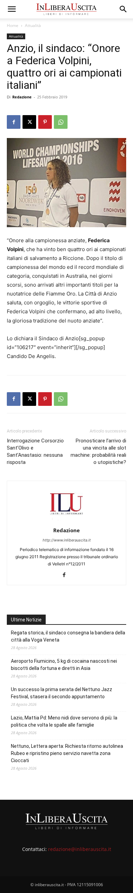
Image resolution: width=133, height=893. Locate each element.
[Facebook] (13, 122)
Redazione (22, 96)
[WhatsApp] (61, 122)
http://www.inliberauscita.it (67, 540)
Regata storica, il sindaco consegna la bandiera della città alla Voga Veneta (68, 636)
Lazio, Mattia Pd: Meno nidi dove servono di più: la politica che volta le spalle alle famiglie (64, 721)
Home (12, 25)
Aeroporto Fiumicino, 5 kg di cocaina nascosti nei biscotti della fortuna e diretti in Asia (64, 664)
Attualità (33, 25)
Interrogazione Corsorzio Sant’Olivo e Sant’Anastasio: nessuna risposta (35, 451)
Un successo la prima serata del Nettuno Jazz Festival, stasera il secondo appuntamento (61, 693)
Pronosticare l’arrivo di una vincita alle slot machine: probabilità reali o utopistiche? (98, 451)
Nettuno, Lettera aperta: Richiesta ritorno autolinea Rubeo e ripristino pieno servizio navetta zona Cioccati (67, 753)
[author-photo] (66, 521)
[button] (12, 9)
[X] (29, 122)
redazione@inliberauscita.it (79, 849)
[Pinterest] (45, 122)
